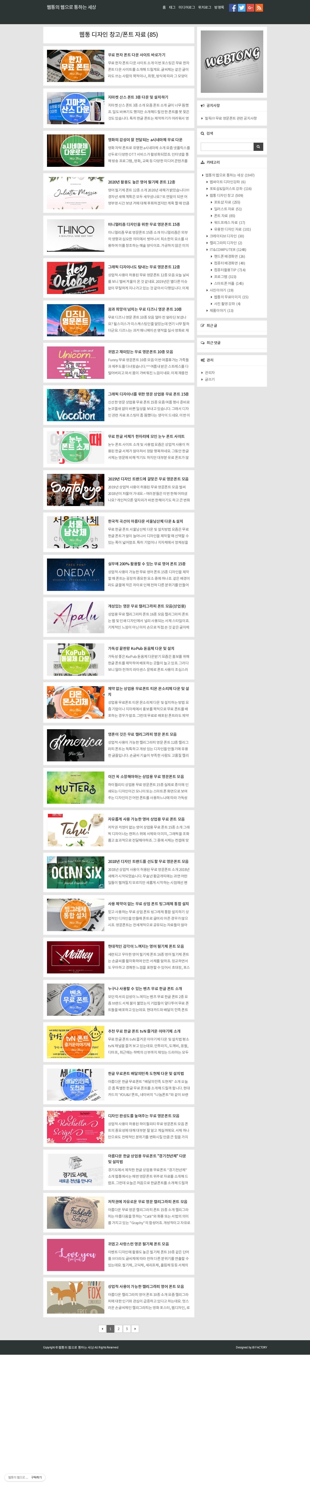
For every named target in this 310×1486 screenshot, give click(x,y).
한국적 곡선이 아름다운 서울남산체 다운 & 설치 (145, 521)
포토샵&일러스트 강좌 (230, 189)
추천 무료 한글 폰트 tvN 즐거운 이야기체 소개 (144, 1031)
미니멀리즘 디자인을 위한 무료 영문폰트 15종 (144, 224)
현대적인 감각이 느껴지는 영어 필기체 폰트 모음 (146, 946)
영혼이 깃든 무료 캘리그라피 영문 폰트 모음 (142, 734)
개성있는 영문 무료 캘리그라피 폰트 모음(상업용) (147, 606)
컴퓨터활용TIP (229, 270)
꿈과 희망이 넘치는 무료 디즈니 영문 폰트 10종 (145, 309)
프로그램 (224, 277)
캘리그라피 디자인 (225, 243)
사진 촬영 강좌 (226, 304)
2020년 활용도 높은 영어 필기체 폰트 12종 (141, 182)
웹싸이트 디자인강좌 (227, 182)
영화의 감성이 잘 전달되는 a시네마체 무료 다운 (145, 140)
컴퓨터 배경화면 (229, 263)
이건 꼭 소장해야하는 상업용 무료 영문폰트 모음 (146, 777)
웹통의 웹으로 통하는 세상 (71, 7)
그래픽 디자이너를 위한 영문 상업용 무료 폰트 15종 (148, 394)
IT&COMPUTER (227, 250)
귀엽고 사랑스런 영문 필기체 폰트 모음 (138, 1244)
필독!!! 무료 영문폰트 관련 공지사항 (231, 119)
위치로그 (204, 8)
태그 (172, 8)
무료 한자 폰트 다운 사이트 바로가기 (136, 55)
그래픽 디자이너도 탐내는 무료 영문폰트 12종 (144, 267)
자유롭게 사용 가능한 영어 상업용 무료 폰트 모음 (146, 819)
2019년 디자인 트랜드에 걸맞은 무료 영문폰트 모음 (148, 479)
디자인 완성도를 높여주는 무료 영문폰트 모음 (143, 1116)
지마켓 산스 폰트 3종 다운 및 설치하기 (138, 97)
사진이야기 (221, 290)
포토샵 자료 (226, 202)
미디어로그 (186, 8)
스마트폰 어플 (228, 284)
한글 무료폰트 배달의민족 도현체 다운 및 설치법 (146, 1074)
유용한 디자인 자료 (232, 230)
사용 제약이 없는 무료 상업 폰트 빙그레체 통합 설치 (148, 904)
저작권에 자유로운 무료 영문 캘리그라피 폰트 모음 (147, 1202)
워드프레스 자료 (229, 223)
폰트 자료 (224, 216)
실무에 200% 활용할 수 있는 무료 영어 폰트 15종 (147, 564)
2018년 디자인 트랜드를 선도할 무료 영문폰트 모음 (148, 862)
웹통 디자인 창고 (226, 196)
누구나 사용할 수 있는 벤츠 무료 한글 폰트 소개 (145, 989)
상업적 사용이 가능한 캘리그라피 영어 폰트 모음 (146, 1287)
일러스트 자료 (227, 209)
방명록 (219, 8)
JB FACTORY (259, 1347)
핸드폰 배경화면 (229, 257)
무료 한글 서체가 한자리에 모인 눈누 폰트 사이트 (146, 436)
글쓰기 (210, 380)
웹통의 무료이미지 (230, 297)
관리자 (210, 373)
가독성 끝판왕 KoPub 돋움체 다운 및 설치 (141, 649)
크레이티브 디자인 (226, 236)
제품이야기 (221, 311)
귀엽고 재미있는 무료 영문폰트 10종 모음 (140, 352)
